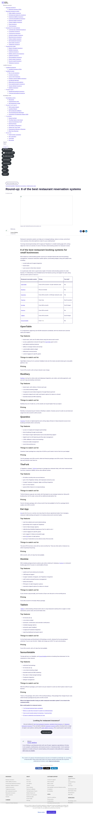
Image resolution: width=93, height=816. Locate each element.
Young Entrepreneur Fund (15, 121)
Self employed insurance (15, 40)
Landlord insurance (7, 65)
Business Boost (12, 123)
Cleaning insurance (14, 55)
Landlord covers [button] (10, 71)
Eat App (23, 305)
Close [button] (4, 174)
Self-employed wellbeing (15, 110)
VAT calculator (12, 136)
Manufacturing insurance (15, 37)
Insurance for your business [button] (13, 27)
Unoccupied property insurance (17, 84)
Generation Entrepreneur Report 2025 (18, 114)
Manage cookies (41, 812)
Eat (21, 513)
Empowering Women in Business (17, 129)
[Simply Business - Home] (5, 3)
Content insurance (13, 74)
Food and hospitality (10, 186)
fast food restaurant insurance (41, 724)
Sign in (5, 147)
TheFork (23, 300)
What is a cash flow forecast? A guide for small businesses (38, 710)
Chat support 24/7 (8, 153)
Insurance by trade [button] (11, 46)
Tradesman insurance (14, 44)
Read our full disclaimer (54, 761)
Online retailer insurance (15, 39)
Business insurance (7, 5)
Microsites (11, 140)
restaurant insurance (50, 726)
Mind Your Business (13, 131)
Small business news (14, 101)
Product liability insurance (15, 22)
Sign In (5, 167)
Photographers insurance (15, 57)
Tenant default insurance (15, 86)
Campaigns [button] (9, 116)
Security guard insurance (15, 61)
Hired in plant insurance (15, 59)
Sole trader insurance (14, 42)
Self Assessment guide (14, 103)
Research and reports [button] (11, 105)
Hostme (23, 310)
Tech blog (11, 138)
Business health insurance (15, 20)
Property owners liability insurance (17, 78)
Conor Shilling (14, 232)
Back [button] (4, 170)
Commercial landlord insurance (17, 93)
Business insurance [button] (11, 7)
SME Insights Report (14, 107)
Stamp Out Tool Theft (14, 127)
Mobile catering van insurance (16, 53)
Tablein (23, 315)
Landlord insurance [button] (11, 67)
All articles (11, 99)
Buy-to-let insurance (14, 73)
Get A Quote (6, 159)
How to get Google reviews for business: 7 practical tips (37, 713)
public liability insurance (47, 728)
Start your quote (46, 732)
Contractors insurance (14, 33)
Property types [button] (9, 89)
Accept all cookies (51, 812)
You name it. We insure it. (15, 125)
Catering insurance (14, 51)
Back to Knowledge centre (12, 183)
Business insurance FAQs (15, 9)
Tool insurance (12, 26)
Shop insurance (13, 24)
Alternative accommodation (16, 82)
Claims (4, 144)
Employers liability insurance (16, 16)
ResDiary (23, 289)
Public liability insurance (15, 13)
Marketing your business (20, 186)
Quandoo (23, 294)
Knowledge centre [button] (10, 97)
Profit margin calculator (15, 134)
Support (5, 142)
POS (27, 536)
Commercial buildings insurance (17, 18)
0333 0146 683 (7, 150)
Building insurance (13, 87)
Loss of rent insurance (14, 76)
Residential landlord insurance (16, 91)
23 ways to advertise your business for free (34, 715)
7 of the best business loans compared (33, 708)
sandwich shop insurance (56, 724)
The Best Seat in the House (16, 120)
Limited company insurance (16, 35)
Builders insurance (13, 50)
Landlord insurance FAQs (15, 69)
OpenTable (23, 284)
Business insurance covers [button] (12, 11)
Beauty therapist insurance (15, 48)
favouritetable (24, 320)
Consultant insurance (14, 31)
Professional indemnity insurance (17, 15)
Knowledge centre (7, 95)
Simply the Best (13, 118)
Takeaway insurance (14, 63)
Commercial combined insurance (17, 29)
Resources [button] (8, 132)
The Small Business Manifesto (16, 112)
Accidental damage (14, 80)
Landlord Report (13, 109)
